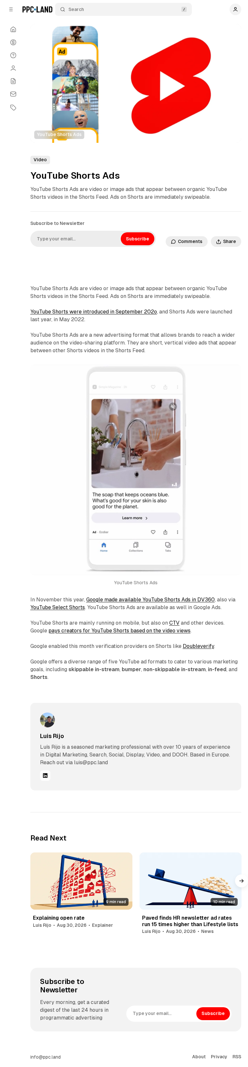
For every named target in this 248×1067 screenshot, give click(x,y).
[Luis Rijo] (47, 720)
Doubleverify (198, 646)
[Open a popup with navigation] (11, 9)
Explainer (102, 925)
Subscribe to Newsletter (57, 223)
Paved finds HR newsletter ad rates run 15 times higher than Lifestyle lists (190, 921)
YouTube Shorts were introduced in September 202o (93, 312)
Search (76, 9)
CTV (174, 623)
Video (40, 159)
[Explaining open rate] (81, 881)
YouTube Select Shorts (57, 607)
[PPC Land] (37, 9)
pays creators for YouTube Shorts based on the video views (119, 631)
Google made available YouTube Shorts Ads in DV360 (150, 600)
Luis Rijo (52, 736)
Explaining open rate (59, 918)
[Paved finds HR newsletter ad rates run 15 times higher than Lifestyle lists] (191, 881)
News (207, 931)
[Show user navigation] (235, 9)
